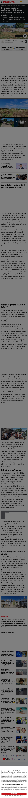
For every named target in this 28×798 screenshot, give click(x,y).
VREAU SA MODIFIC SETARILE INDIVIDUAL (14, 795)
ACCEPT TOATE (14, 793)
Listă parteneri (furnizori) (4, 791)
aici (22, 779)
